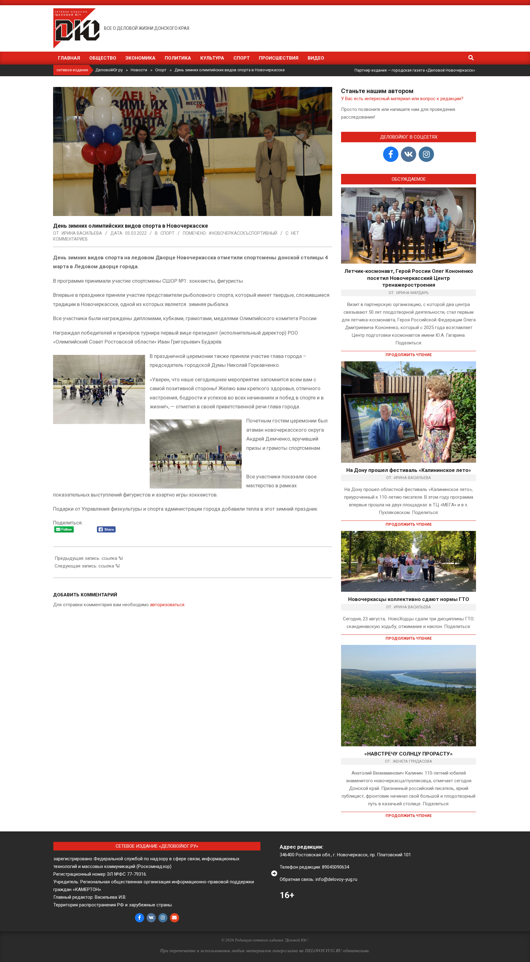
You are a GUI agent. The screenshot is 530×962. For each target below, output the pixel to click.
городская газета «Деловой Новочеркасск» (433, 70)
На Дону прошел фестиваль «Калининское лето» (408, 470)
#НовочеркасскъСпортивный (243, 233)
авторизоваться (167, 604)
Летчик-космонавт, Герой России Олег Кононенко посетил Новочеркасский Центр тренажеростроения (408, 278)
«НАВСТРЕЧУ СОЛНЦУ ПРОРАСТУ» (408, 754)
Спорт (167, 233)
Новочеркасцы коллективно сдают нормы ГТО (408, 599)
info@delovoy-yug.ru (336, 879)
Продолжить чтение (409, 354)
